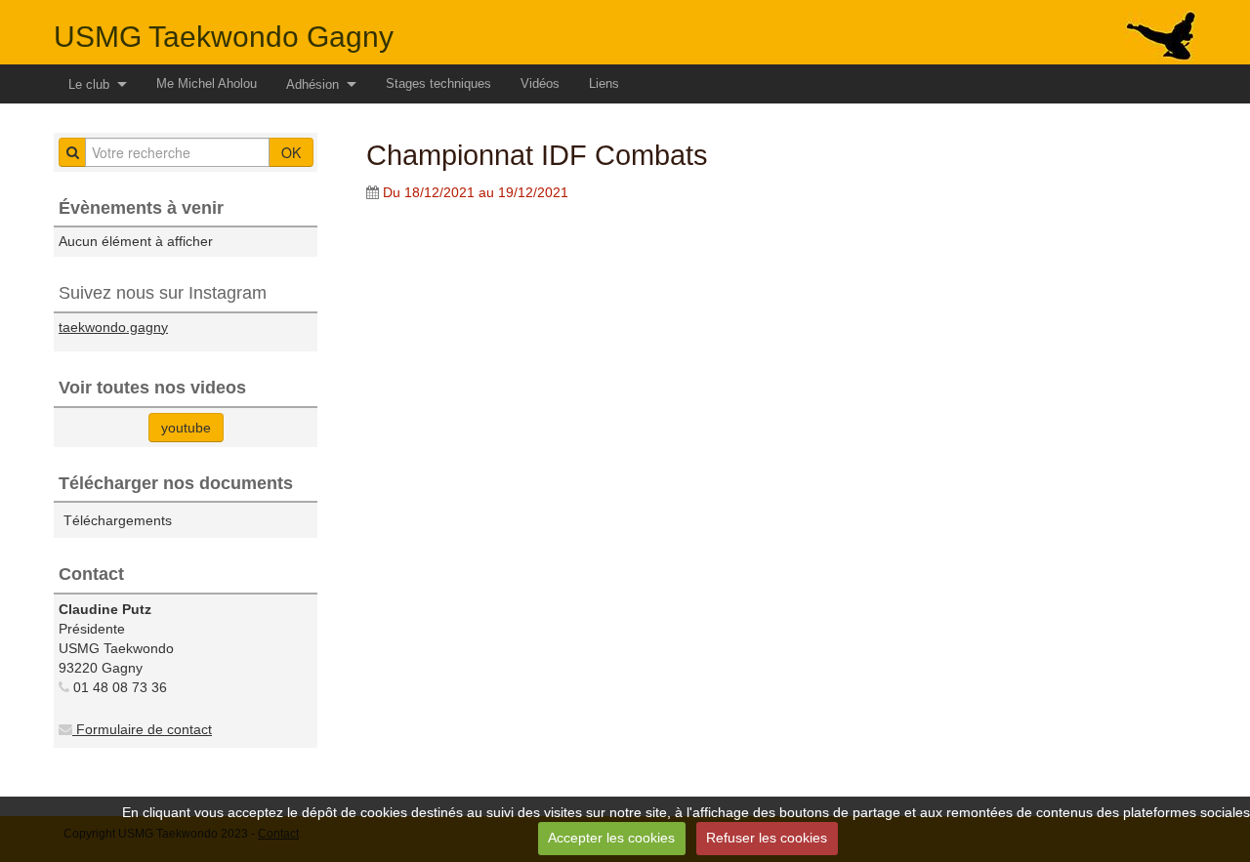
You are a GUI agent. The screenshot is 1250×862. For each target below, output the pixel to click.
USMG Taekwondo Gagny (224, 37)
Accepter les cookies (611, 837)
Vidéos (540, 83)
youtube (186, 427)
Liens (604, 83)
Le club (88, 84)
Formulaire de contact (142, 729)
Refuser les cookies (766, 837)
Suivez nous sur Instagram (163, 293)
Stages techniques (438, 83)
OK (291, 152)
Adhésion (312, 84)
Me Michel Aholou (206, 83)
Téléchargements (117, 520)
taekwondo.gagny (113, 327)
